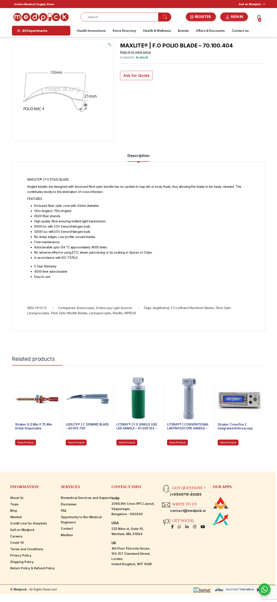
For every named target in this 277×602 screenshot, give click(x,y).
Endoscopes (86, 308)
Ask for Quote (136, 75)
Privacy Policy (20, 555)
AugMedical (161, 308)
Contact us (240, 30)
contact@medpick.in (188, 510)
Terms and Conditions (26, 549)
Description (138, 156)
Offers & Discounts (210, 30)
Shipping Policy (22, 562)
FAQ (63, 510)
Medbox (67, 535)
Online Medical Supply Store (34, 4)
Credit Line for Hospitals (28, 523)
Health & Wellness (157, 30)
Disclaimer (69, 504)
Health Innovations (91, 30)
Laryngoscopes (100, 313)
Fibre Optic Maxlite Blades (69, 313)
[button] (109, 44)
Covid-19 (17, 542)
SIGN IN (236, 17)
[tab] (138, 158)
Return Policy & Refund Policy (32, 568)
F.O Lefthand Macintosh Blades (192, 308)
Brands (183, 30)
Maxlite (118, 313)
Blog (13, 510)
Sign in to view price (135, 52)
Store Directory (124, 30)
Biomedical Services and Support (86, 498)
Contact (67, 528)
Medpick (20, 589)
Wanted (16, 517)
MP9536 (130, 313)
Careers (16, 536)
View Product (25, 442)
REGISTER (203, 17)
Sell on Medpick (250, 4)
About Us (17, 498)
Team (14, 504)
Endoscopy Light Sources (114, 308)
